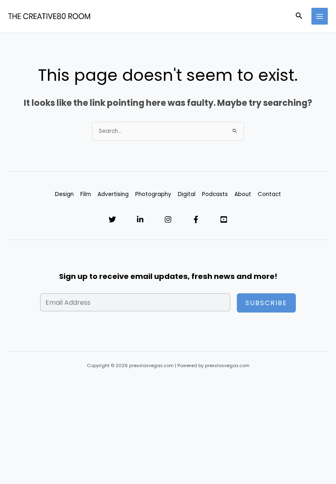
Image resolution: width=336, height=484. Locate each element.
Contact (269, 194)
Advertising (113, 194)
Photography (153, 194)
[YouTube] (223, 219)
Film (85, 194)
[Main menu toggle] (319, 16)
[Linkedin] (140, 219)
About (242, 194)
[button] (299, 16)
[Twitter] (112, 219)
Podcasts (215, 194)
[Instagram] (168, 219)
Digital (186, 194)
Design (64, 194)
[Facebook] (196, 219)
